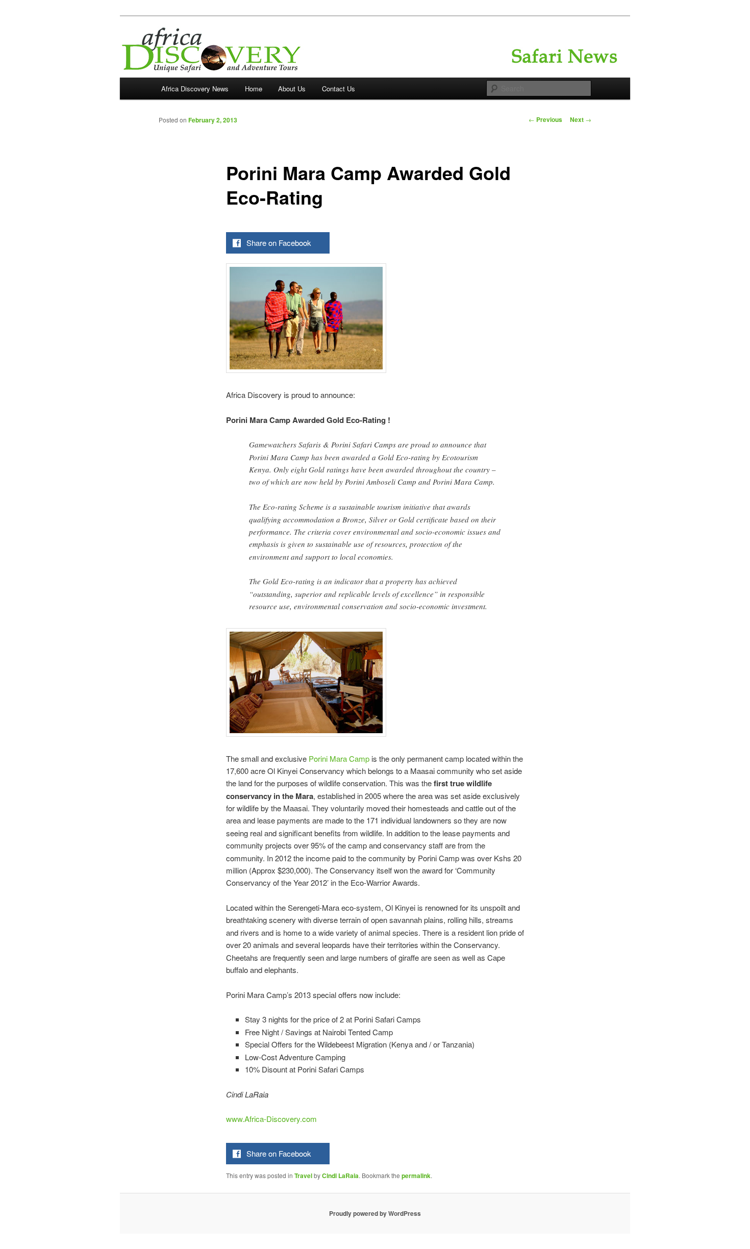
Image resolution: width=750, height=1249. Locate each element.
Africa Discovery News (195, 88)
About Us (292, 88)
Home (253, 88)
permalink (416, 1175)
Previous (545, 119)
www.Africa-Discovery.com (271, 1118)
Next (580, 119)
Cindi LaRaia (340, 1175)
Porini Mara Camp (339, 758)
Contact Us (338, 88)
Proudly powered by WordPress (375, 1213)
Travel (303, 1175)
